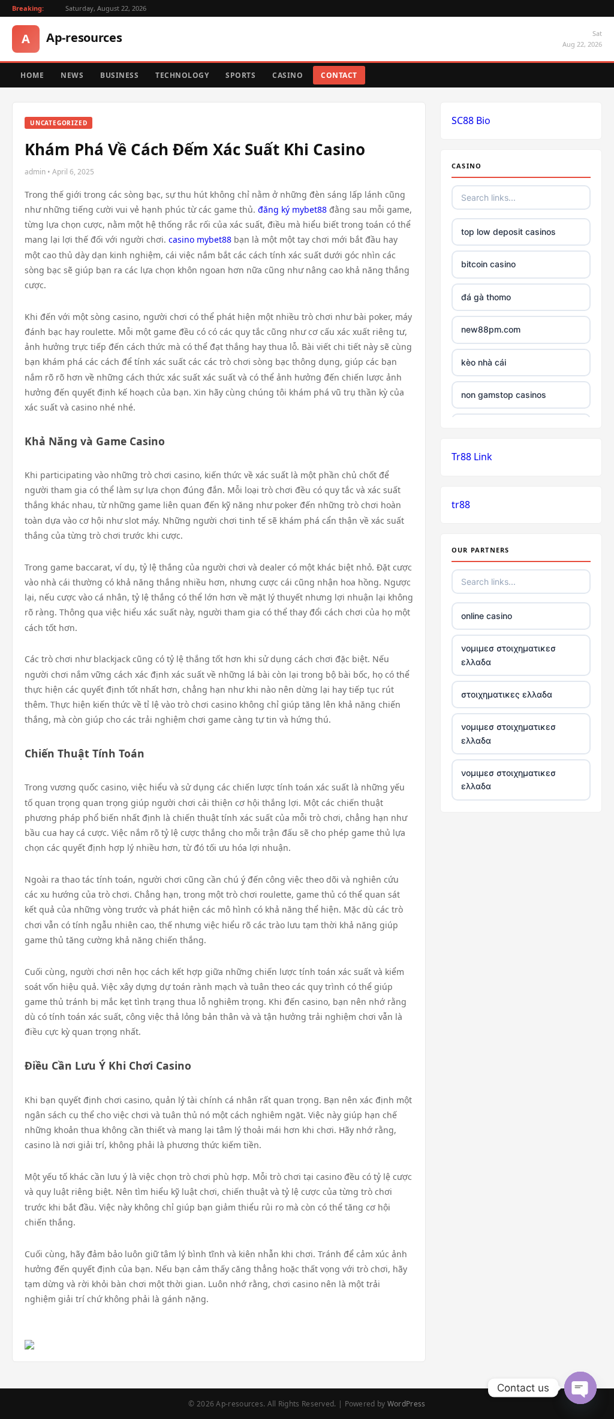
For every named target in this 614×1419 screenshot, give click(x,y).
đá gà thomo (486, 297)
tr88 (461, 504)
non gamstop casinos (503, 395)
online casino (486, 616)
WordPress (406, 1404)
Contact (339, 75)
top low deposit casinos (508, 232)
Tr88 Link (472, 456)
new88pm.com (490, 329)
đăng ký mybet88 (292, 209)
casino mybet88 (199, 239)
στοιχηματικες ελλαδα (506, 694)
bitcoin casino (488, 264)
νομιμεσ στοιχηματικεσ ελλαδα (508, 654)
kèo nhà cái (483, 362)
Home (32, 75)
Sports (240, 75)
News (72, 75)
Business (119, 75)
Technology (182, 75)
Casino (287, 75)
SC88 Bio (471, 120)
